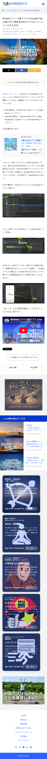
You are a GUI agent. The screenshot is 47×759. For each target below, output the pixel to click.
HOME (23, 716)
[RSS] (31, 747)
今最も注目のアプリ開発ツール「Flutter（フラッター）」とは (31, 143)
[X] (16, 747)
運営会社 (23, 720)
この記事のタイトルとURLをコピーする (23, 357)
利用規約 (23, 736)
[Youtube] (23, 747)
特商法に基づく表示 (23, 728)
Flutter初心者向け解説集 (11, 31)
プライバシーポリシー (23, 732)
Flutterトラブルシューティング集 (24, 34)
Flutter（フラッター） (11, 94)
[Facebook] (20, 747)
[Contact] (27, 747)
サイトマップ (23, 740)
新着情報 (23, 724)
